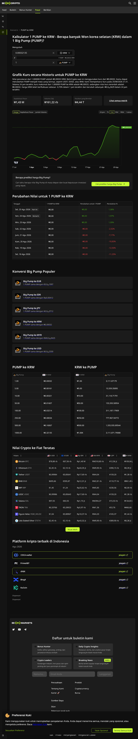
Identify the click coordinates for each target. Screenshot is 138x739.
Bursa (77, 693)
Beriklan (47, 10)
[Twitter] (13, 630)
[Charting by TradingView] (16, 162)
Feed (4, 10)
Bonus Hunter (25, 10)
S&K (51, 735)
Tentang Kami (57, 688)
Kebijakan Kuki (40, 724)
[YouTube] (19, 630)
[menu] (3, 24)
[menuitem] (3, 16)
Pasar (37, 10)
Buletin (13, 10)
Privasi (58, 735)
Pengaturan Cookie (86, 735)
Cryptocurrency (82, 688)
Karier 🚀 (55, 693)
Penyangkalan (69, 735)
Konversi (14, 30)
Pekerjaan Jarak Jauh (60, 711)
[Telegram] (25, 630)
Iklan (53, 706)
